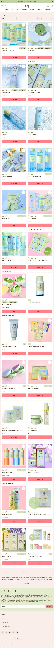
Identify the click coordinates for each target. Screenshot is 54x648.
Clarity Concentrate (7, 176)
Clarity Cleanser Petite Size (9, 346)
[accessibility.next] (52, 2)
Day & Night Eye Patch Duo (8, 388)
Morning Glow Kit (32, 430)
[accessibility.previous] (2, 2)
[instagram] (2, 632)
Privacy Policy (25, 646)
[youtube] (17, 632)
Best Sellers (15, 9)
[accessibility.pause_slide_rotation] (3, 1)
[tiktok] (6, 632)
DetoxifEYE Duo (6, 218)
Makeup (40, 9)
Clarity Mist (4, 134)
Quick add (14, 57)
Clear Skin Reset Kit (33, 218)
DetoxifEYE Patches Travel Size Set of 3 (12, 430)
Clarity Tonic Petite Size (34, 302)
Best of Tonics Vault (7, 472)
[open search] (6, 6)
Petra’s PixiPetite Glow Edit (35, 556)
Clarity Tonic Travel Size (8, 50)
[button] (27, 614)
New (7, 9)
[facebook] (9, 632)
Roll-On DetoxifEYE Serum (8, 260)
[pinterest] (13, 632)
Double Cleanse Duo (7, 514)
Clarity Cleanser (6, 92)
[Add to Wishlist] (23, 24)
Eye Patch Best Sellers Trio (8, 304)
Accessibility (3, 646)
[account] (48, 6)
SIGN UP (49, 606)
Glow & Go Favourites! (33, 388)
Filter (3, 18)
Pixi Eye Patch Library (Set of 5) (36, 346)
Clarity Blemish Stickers (34, 92)
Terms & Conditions (49, 646)
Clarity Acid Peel (32, 134)
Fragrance (47, 9)
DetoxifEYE (31, 50)
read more (27, 583)
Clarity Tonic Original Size (34, 176)
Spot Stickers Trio (6, 556)
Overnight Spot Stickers (34, 472)
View (14, 225)
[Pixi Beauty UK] (27, 6)
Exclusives (24, 9)
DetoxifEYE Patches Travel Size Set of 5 (38, 260)
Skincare (32, 9)
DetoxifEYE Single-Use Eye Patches (37, 514)
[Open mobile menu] (2, 6)
